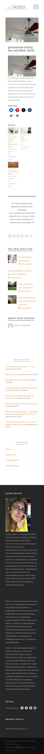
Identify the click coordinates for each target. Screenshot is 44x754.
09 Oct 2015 (26, 264)
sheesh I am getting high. (13, 171)
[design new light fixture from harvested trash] (13, 130)
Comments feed (12, 460)
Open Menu (35, 7)
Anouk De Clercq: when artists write (21, 404)
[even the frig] (26, 130)
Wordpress (21, 747)
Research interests (13, 374)
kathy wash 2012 (22, 325)
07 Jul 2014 (26, 291)
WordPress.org (12, 466)
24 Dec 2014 (16, 278)
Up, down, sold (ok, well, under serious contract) (27, 301)
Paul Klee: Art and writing (17, 380)
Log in (8, 449)
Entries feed (11, 455)
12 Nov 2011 (14, 54)
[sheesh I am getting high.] (13, 165)
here (25, 729)
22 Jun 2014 (26, 308)
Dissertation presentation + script (20, 367)
